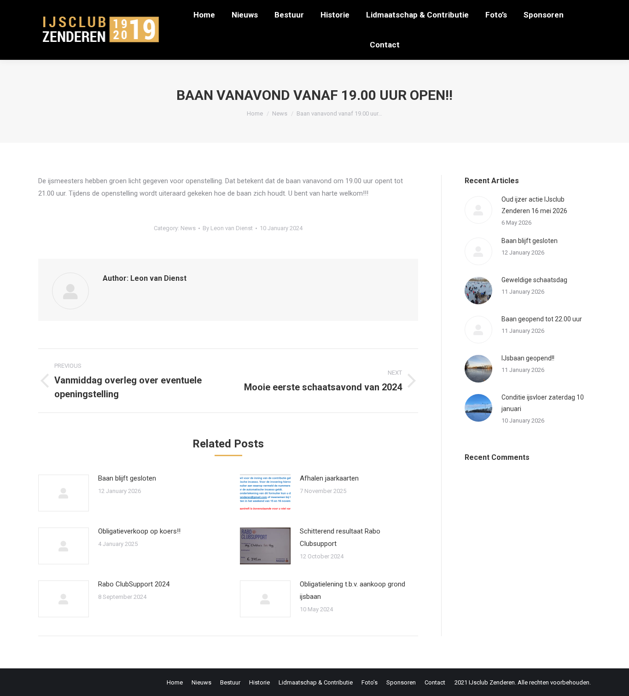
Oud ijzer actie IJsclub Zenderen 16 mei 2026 (534, 205)
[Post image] (63, 493)
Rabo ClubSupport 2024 (133, 584)
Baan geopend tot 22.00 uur (541, 319)
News (279, 113)
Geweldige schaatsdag (534, 280)
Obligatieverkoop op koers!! (139, 531)
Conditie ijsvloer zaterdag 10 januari (542, 403)
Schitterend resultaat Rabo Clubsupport (340, 537)
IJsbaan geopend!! (527, 358)
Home (255, 113)
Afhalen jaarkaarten (329, 478)
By (228, 228)
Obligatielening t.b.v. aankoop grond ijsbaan (352, 590)
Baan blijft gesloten (127, 478)
